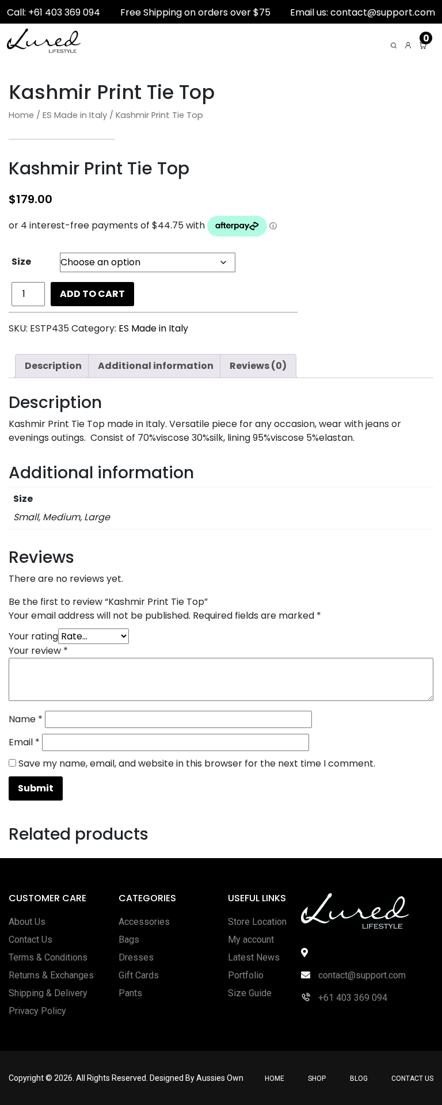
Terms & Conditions (48, 957)
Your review (38, 650)
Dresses (136, 957)
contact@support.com (361, 975)
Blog (359, 1078)
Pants (130, 993)
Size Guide (250, 993)
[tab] (53, 366)
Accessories (144, 921)
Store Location (257, 921)
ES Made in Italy (75, 115)
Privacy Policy (37, 1010)
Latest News (254, 957)
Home (21, 115)
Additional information (156, 365)
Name (26, 719)
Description (53, 365)
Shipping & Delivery (48, 993)
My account (251, 939)
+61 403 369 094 (351, 997)
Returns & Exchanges (51, 975)
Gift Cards (139, 975)
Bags (129, 939)
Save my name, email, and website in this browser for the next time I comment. (196, 763)
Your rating (33, 636)
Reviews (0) (258, 365)
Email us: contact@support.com (362, 12)
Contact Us (30, 939)
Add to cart (92, 293)
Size (21, 261)
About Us (27, 921)
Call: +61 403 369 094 (53, 12)
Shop (317, 1078)
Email (24, 742)
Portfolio (246, 975)
